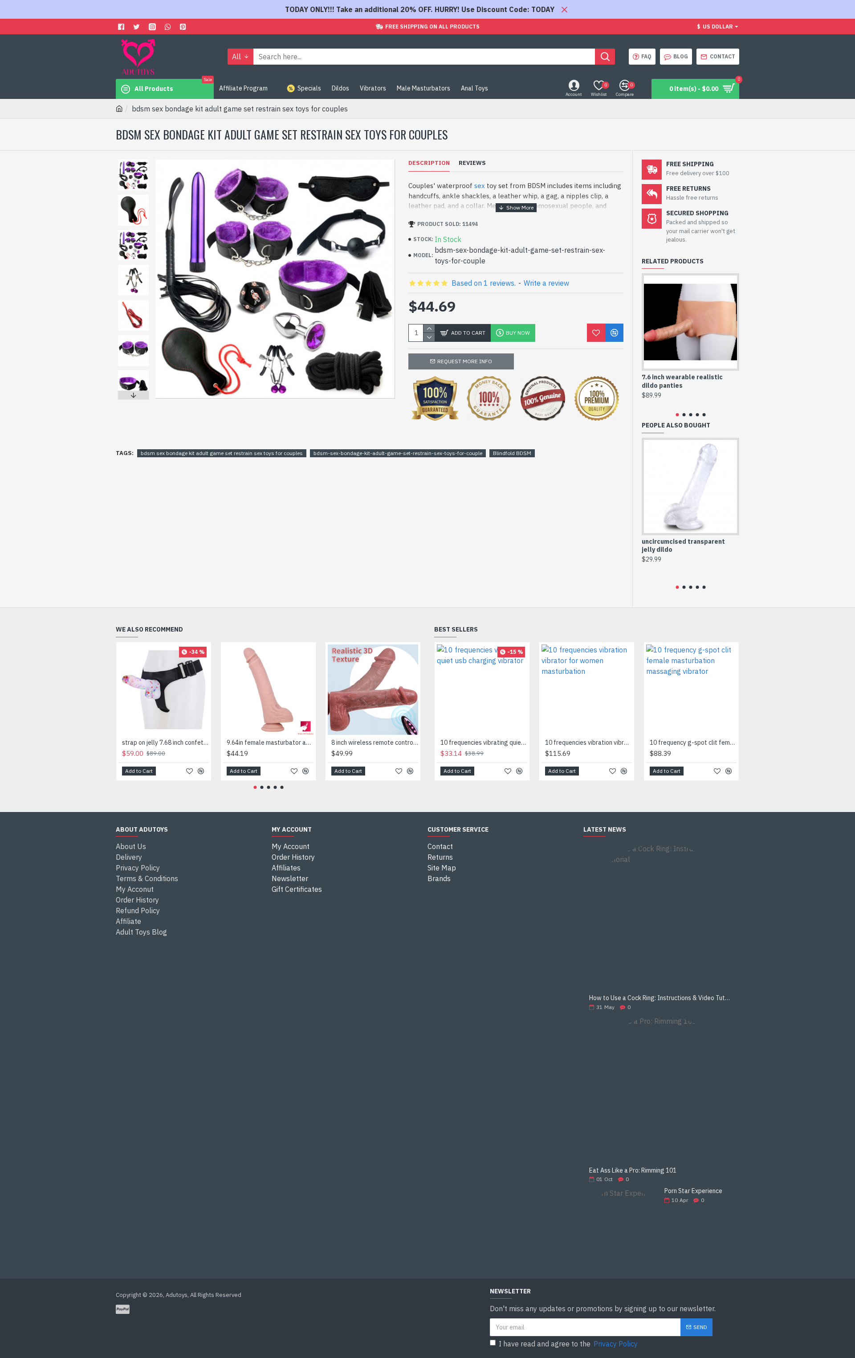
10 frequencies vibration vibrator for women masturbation (588, 742)
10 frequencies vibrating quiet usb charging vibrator (483, 742)
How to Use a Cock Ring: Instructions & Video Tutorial (661, 998)
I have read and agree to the (568, 1343)
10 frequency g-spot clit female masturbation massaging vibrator (693, 742)
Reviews (472, 163)
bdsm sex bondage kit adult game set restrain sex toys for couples (222, 453)
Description (429, 163)
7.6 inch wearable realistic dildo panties (682, 381)
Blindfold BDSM (512, 453)
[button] (133, 161)
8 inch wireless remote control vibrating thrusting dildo (374, 742)
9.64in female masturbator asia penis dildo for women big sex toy (270, 742)
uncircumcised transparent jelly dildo (683, 545)
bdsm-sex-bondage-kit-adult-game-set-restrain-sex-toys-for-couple (398, 453)
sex (479, 185)
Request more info (464, 361)
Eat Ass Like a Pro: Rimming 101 (632, 1170)
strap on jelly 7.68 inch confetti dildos (165, 742)
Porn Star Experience (693, 1191)
